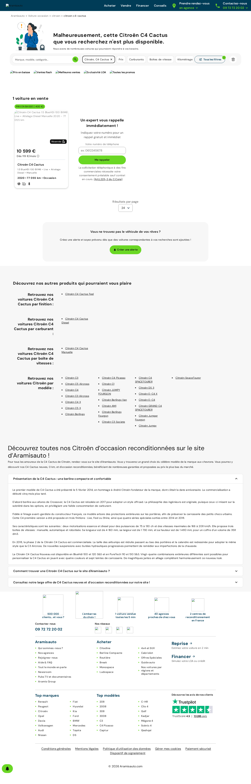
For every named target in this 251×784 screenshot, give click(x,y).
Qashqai (146, 730)
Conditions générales (56, 749)
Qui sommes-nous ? (50, 648)
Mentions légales (86, 749)
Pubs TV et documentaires (54, 676)
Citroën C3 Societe (113, 421)
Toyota (77, 730)
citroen (56, 15)
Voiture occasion (38, 15)
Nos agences (46, 653)
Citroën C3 (71, 377)
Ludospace (106, 672)
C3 (101, 720)
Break (103, 662)
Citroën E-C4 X (148, 393)
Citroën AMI (109, 405)
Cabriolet (147, 653)
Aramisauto (18, 15)
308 (102, 711)
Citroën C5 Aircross (77, 383)
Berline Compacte (111, 653)
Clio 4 (144, 706)
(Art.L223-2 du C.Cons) (108, 179)
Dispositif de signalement (127, 753)
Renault (43, 701)
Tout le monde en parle (52, 667)
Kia (75, 711)
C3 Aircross (35, 546)
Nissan (42, 735)
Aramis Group (47, 681)
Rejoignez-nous (48, 657)
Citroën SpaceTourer (188, 377)
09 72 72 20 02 (48, 629)
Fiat (75, 701)
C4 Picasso (106, 725)
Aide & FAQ (45, 662)
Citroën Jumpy (148, 425)
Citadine (105, 648)
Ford (76, 716)
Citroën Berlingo (75, 414)
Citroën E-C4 (147, 399)
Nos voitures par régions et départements (151, 670)
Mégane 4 (147, 720)
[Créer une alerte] (7, 768)
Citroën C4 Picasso (114, 377)
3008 (103, 716)
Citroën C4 (72, 390)
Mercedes (79, 725)
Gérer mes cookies (168, 749)
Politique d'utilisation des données (127, 749)
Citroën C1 (108, 383)
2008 (103, 706)
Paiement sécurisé (198, 749)
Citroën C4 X (73, 402)
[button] (111, 59)
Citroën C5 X (73, 408)
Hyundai (78, 706)
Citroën (43, 711)
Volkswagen (45, 725)
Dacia (41, 720)
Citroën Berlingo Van (114, 399)
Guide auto (148, 662)
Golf (143, 711)
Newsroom (44, 672)
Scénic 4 (146, 725)
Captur (104, 730)
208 (102, 701)
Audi (41, 730)
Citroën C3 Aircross (77, 396)
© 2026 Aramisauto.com (125, 766)
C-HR (144, 701)
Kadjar (145, 716)
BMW (76, 720)
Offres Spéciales (151, 657)
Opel (41, 716)
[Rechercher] (75, 59)
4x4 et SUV (148, 648)
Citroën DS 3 (146, 387)
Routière (105, 657)
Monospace (107, 667)
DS (74, 735)
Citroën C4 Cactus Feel (79, 294)
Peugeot (43, 706)
